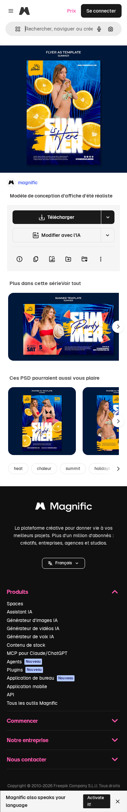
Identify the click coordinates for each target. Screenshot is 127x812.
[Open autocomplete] (15, 29)
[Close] (117, 801)
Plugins (24, 670)
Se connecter (101, 11)
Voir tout (71, 283)
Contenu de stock (26, 645)
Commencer (22, 720)
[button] (63, 563)
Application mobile (27, 686)
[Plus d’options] (100, 259)
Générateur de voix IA (30, 637)
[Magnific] (63, 508)
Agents (24, 662)
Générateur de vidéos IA (33, 628)
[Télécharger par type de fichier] (107, 217)
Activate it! (95, 801)
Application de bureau (40, 678)
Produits (17, 591)
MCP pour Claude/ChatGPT (37, 653)
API (10, 695)
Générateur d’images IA (32, 620)
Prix (71, 11)
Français (63, 563)
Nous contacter (26, 759)
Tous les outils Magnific (32, 703)
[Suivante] (118, 327)
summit (73, 468)
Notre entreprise (27, 739)
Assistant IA (19, 612)
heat (18, 468)
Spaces (15, 604)
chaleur (44, 468)
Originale (45, 58)
